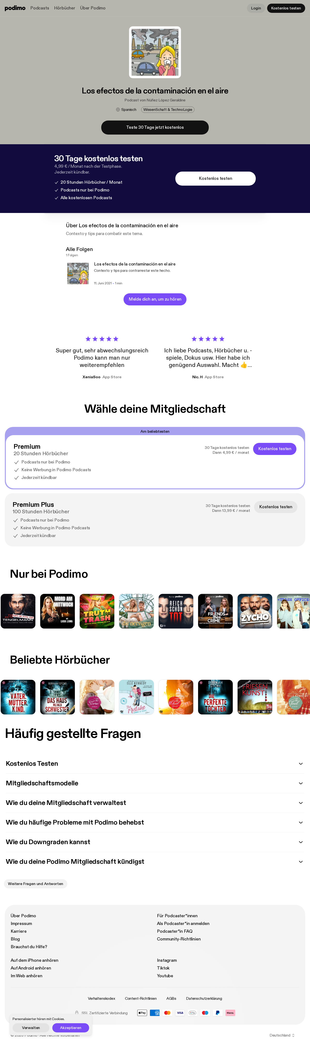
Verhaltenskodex (101, 998)
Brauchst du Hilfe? (29, 947)
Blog (15, 939)
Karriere (19, 931)
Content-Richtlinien (141, 998)
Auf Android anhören (31, 968)
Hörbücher (64, 8)
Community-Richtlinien (179, 939)
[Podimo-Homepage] (15, 8)
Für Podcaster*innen (177, 916)
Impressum (21, 923)
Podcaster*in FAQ (174, 931)
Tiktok (163, 968)
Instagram (167, 960)
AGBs (171, 998)
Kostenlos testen (286, 8)
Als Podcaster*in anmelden (183, 923)
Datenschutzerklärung (204, 998)
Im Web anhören (26, 976)
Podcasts (39, 8)
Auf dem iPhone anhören (34, 960)
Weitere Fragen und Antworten (35, 883)
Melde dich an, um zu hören (155, 299)
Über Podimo (93, 8)
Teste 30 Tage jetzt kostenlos (155, 127)
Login (256, 8)
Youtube (165, 976)
